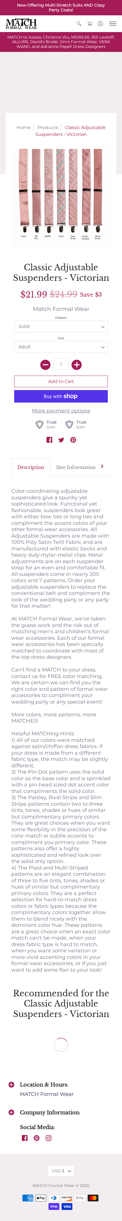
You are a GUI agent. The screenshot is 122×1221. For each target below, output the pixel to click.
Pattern (61, 318)
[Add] (76, 365)
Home (23, 127)
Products (47, 127)
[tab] (30, 467)
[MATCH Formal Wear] (21, 23)
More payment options (61, 411)
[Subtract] (45, 365)
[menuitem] (78, 23)
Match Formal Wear (61, 308)
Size (61, 338)
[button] (78, 23)
